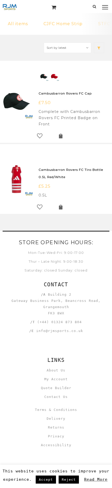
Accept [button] (46, 480)
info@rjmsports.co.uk (59, 331)
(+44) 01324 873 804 (59, 322)
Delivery (56, 419)
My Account (56, 379)
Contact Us (56, 397)
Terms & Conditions (56, 410)
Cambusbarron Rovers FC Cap (65, 93)
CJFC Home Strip (63, 23)
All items (18, 23)
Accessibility (56, 445)
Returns (56, 427)
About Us (56, 370)
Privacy (56, 436)
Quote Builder (56, 388)
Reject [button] (69, 480)
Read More (96, 479)
